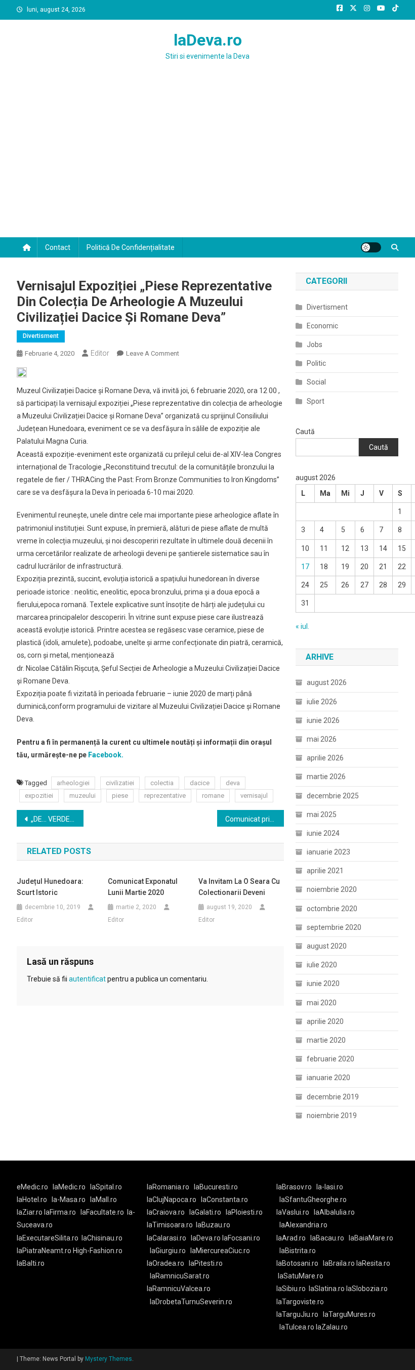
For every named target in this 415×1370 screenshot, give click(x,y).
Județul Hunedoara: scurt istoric (50, 886)
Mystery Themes (108, 1358)
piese (120, 795)
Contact (57, 247)
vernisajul (254, 795)
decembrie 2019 (333, 1097)
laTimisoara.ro (170, 1225)
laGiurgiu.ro (170, 1251)
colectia (162, 783)
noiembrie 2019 (332, 1115)
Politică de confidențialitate (131, 247)
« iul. (302, 626)
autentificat (87, 979)
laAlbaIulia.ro (334, 1212)
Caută (305, 431)
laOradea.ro (165, 1263)
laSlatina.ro (327, 1289)
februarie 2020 (330, 1059)
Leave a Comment (152, 353)
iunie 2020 (323, 983)
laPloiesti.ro (244, 1212)
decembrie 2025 (333, 796)
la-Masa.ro (69, 1199)
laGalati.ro (205, 1212)
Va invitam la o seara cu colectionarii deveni (239, 886)
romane (213, 795)
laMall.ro (103, 1199)
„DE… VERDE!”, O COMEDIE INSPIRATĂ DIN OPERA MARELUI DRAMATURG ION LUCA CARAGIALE (57, 819)
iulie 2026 (322, 702)
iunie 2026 (323, 720)
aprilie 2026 (325, 758)
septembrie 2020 (334, 927)
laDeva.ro (208, 40)
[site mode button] (371, 247)
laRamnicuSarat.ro (180, 1276)
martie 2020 (326, 1040)
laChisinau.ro (101, 1238)
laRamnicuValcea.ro (179, 1289)
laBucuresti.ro (216, 1187)
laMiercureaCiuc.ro (220, 1251)
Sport (315, 401)
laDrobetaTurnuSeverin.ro (191, 1302)
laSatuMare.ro (300, 1276)
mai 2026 (322, 739)
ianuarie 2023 (328, 852)
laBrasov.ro (294, 1187)
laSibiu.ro (291, 1289)
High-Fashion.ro (97, 1251)
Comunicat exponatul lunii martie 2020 (143, 886)
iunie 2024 (323, 833)
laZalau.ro (332, 1327)
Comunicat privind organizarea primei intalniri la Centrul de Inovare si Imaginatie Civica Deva (254, 819)
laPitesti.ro (206, 1263)
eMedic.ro (32, 1187)
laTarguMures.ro (349, 1314)
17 (305, 567)
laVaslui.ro (295, 1212)
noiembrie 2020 (332, 889)
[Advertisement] (207, 161)
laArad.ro (291, 1238)
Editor (100, 353)
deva (233, 783)
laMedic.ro (70, 1187)
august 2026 (327, 682)
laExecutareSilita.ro (47, 1238)
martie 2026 (326, 777)
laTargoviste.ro (300, 1302)
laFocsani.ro (240, 1238)
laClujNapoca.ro (171, 1199)
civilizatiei (120, 783)
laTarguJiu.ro (299, 1314)
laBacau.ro (327, 1238)
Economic (322, 326)
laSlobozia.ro (367, 1289)
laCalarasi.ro (166, 1238)
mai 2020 (322, 1003)
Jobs (314, 344)
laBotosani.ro (297, 1263)
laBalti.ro (31, 1263)
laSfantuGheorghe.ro (313, 1199)
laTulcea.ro (297, 1327)
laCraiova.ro (166, 1212)
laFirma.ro (60, 1212)
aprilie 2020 (325, 1021)
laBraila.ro (339, 1263)
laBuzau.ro (213, 1225)
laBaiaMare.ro (371, 1238)
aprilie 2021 (325, 871)
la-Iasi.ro (329, 1187)
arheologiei (73, 783)
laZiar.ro (30, 1212)
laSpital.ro (106, 1187)
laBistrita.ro (297, 1251)
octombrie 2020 (332, 909)
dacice (200, 783)
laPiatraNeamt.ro (44, 1251)
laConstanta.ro (224, 1199)
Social (316, 382)
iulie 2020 (322, 965)
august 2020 (327, 946)
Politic (316, 363)
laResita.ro (373, 1263)
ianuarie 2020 (328, 1078)
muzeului (82, 795)
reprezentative (165, 795)
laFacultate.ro (102, 1212)
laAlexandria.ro (303, 1225)
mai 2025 (322, 814)
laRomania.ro (168, 1187)
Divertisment (41, 335)
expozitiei (39, 795)
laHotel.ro (32, 1199)
